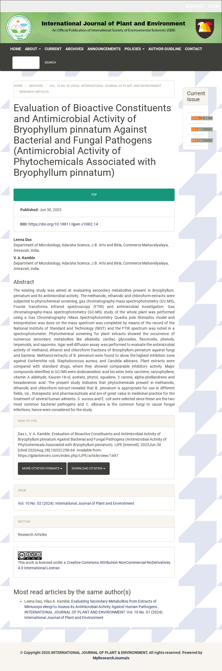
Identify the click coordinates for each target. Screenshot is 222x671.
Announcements (104, 49)
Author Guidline (164, 49)
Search (50, 62)
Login (214, 6)
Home (15, 49)
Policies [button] (133, 49)
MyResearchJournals (111, 658)
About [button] (31, 49)
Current (53, 49)
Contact (193, 49)
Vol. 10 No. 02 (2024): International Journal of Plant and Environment (105, 86)
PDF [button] (94, 194)
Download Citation (87, 468)
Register (194, 6)
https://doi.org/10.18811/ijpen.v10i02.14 (63, 224)
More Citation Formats (41, 468)
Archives (75, 49)
